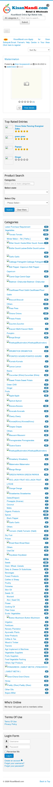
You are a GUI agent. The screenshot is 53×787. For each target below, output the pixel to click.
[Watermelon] (26, 83)
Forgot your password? (14, 765)
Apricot (31, 400)
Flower (26, 603)
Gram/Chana (33, 676)
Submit (25, 22)
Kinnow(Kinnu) (34, 421)
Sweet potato (34, 380)
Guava (31, 445)
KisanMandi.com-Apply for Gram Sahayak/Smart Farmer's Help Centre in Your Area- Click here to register (26, 42)
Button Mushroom (36, 617)
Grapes (31, 426)
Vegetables (26, 230)
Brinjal (31, 337)
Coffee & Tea (26, 639)
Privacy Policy (11, 724)
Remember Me (13, 751)
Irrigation (26, 622)
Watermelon (12, 59)
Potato (31, 318)
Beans (27, 370)
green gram (20, 136)
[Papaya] (9, 149)
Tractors (26, 645)
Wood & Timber (26, 642)
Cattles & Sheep (26, 579)
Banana (31, 405)
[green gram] (9, 139)
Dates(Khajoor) (27, 497)
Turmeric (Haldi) (35, 530)
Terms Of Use (10, 721)
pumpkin (27, 333)
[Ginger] (9, 159)
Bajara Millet (26, 692)
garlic (31, 256)
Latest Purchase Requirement (26, 226)
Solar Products (26, 635)
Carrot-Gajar (33, 276)
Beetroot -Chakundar (37, 283)
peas (30, 308)
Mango (31, 469)
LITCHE (27, 484)
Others (27, 304)
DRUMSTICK (34, 351)
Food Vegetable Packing (26, 659)
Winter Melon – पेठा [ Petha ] (27, 238)
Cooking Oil (26, 606)
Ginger (18, 157)
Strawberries (33, 493)
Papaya (18, 146)
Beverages (26, 572)
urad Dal (27, 550)
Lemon (31, 366)
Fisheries (26, 586)
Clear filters (22, 209)
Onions (31, 313)
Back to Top (45, 781)
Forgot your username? (14, 763)
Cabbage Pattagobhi (37, 261)
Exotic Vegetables (26, 613)
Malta (27, 507)
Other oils (26, 689)
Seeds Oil (26, 593)
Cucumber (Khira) (35, 375)
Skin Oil (26, 589)
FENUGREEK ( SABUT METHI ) (26, 669)
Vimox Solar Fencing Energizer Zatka (29, 127)
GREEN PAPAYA (35, 474)
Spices (26, 514)
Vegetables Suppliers (26, 652)
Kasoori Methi (34, 328)
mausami (32, 435)
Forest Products (26, 576)
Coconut (27, 504)
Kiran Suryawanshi (22, 64)
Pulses (26, 538)
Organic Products (26, 511)
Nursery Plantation (26, 628)
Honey (26, 680)
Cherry (31, 416)
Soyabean (32, 554)
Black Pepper (27, 518)
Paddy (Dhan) (33, 685)
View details (29, 107)
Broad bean (33, 542)
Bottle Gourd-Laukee (37, 250)
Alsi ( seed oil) (27, 599)
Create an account (13, 760)
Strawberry (33, 459)
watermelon (11, 66)
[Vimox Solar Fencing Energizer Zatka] (9, 128)
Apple (30, 395)
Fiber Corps (26, 610)
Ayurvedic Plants (26, 632)
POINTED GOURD (36, 356)
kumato (31, 361)
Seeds (26, 562)
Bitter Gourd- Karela (36, 243)
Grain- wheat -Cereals (26, 565)
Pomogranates (34, 440)
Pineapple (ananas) (27, 501)
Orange (31, 488)
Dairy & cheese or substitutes (26, 569)
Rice (26, 559)
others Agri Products (26, 662)
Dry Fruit (26, 535)
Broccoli (31, 299)
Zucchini (32, 323)
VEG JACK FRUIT (36, 479)
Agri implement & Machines (26, 649)
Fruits (26, 391)
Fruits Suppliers (26, 655)
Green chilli (27, 384)
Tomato (31, 234)
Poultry (26, 582)
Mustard (27, 596)
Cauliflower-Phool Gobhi (27, 292)
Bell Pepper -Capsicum (27, 269)
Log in (9, 755)
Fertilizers (26, 625)
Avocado (32, 411)
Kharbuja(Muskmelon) (37, 344)
